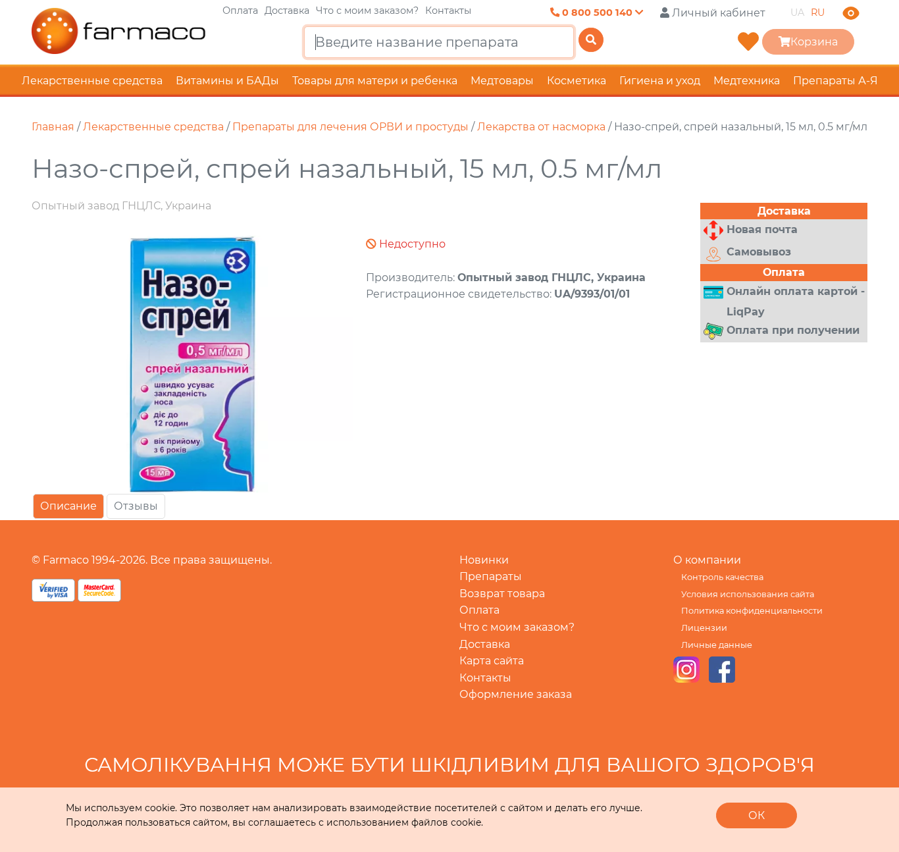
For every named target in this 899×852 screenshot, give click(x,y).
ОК (756, 815)
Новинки (484, 560)
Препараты (490, 576)
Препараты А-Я (835, 80)
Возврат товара (502, 593)
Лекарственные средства (92, 80)
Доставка (287, 10)
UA (797, 12)
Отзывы (136, 506)
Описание (68, 506)
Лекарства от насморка (541, 126)
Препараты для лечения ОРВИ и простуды (350, 126)
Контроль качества (722, 577)
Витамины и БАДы (227, 80)
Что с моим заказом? (367, 10)
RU (818, 12)
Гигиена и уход (659, 80)
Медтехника (746, 80)
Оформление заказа (515, 694)
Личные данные (716, 645)
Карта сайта (491, 660)
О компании (707, 560)
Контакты (448, 10)
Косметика (576, 80)
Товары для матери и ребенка (374, 80)
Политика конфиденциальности (752, 611)
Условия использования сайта (747, 594)
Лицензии (704, 628)
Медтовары (502, 80)
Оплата (240, 10)
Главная (53, 126)
